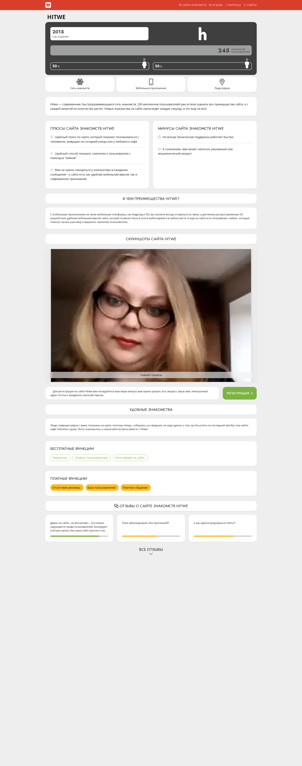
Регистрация (238, 393)
